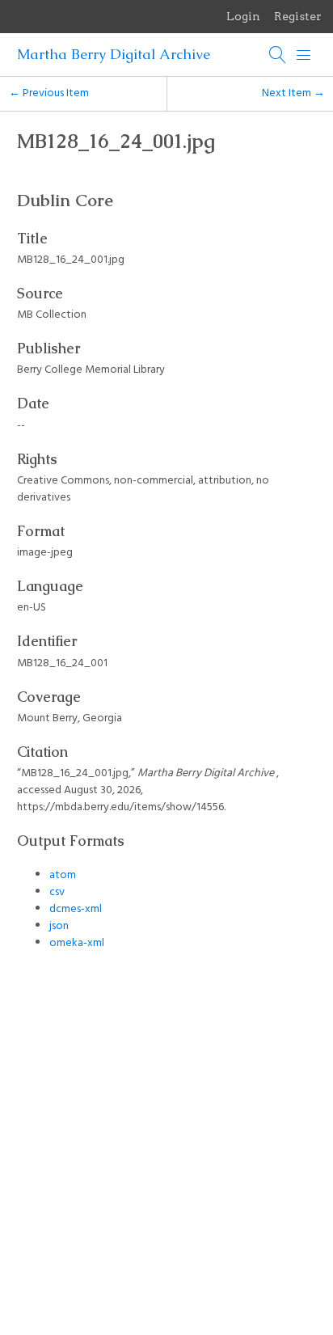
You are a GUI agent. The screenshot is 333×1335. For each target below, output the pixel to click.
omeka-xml (76, 943)
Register (298, 16)
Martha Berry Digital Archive (113, 54)
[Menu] (304, 55)
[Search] (278, 55)
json (59, 926)
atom (62, 875)
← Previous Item (49, 93)
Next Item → (293, 93)
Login (243, 16)
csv (57, 892)
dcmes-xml (75, 909)
